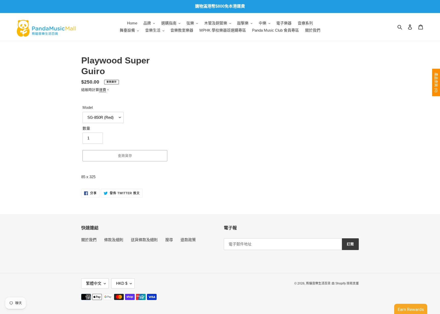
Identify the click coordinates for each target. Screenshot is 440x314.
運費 (102, 90)
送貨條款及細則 (144, 240)
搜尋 (169, 240)
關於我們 (89, 240)
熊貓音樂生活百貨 (318, 283)
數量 (86, 128)
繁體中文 (93, 283)
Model (87, 107)
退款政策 (188, 240)
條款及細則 (113, 240)
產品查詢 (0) (436, 83)
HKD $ (121, 283)
